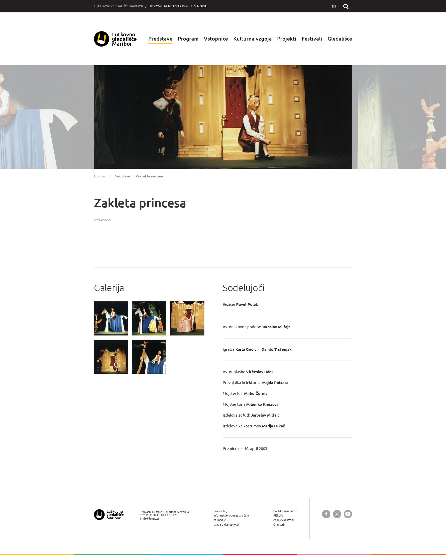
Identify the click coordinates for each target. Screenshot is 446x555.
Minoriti (200, 6)
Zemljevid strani (283, 519)
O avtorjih (279, 524)
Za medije (219, 519)
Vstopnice (216, 39)
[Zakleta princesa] (111, 318)
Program (188, 39)
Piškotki (278, 515)
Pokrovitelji (220, 511)
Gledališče (340, 39)
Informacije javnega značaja (231, 515)
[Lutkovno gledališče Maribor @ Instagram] (337, 514)
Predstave (160, 39)
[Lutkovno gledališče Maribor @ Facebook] (326, 514)
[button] (14, 117)
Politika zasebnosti (285, 511)
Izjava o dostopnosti (226, 524)
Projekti (286, 39)
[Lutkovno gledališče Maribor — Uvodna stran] (115, 39)
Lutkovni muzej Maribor (168, 6)
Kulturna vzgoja (252, 39)
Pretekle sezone (149, 176)
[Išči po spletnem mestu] (346, 6)
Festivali (312, 39)
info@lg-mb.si (150, 518)
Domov (100, 176)
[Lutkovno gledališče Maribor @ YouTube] (348, 514)
